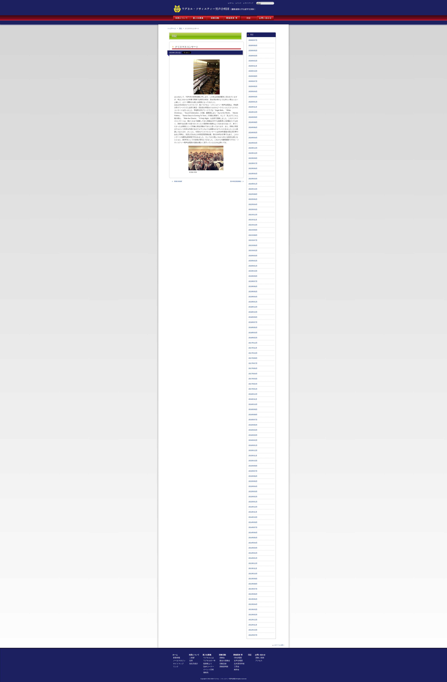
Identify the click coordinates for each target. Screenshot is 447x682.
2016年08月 (253, 414)
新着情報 (176, 658)
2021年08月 (253, 235)
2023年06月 (253, 168)
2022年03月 (253, 209)
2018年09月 (253, 317)
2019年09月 (253, 276)
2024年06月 (253, 127)
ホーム (231, 3)
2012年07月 (253, 635)
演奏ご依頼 (259, 658)
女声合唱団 (238, 661)
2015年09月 (253, 466)
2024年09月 (253, 117)
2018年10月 (253, 312)
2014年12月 (253, 507)
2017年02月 (253, 384)
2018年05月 (253, 327)
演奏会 (222, 658)
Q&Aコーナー (208, 666)
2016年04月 (253, 430)
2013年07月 (253, 589)
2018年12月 (253, 307)
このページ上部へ (279, 645)
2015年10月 (253, 461)
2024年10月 (253, 112)
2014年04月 (253, 543)
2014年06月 (253, 532)
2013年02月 (253, 615)
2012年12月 (253, 620)
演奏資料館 (223, 666)
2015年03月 (253, 491)
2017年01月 (253, 389)
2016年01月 (253, 445)
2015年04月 (253, 486)
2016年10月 (253, 404)
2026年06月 (253, 45)
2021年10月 (253, 225)
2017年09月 (253, 358)
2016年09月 (253, 409)
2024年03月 (253, 143)
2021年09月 (253, 230)
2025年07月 (253, 81)
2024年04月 (253, 138)
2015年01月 (253, 502)
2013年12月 (253, 563)
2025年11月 (253, 66)
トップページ (172, 28)
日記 (249, 18)
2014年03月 (253, 548)
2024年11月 (253, 107)
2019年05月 (253, 291)
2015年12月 (253, 450)
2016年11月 (253, 399)
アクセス (258, 661)
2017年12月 (253, 343)
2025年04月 (253, 91)
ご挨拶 (192, 658)
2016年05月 (253, 425)
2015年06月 (253, 476)
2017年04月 (253, 374)
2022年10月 (253, 189)
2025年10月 (253, 71)
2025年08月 (253, 76)
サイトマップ (249, 3)
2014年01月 (253, 558)
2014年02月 (253, 553)
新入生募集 (198, 18)
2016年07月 (253, 420)
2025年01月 (253, 102)
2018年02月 (253, 338)
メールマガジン (179, 661)
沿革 (191, 661)
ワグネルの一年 (209, 661)
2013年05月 (253, 599)
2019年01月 (253, 302)
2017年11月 (253, 348)
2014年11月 (253, 512)
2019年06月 (253, 286)
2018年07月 (253, 322)
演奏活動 (215, 18)
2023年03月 (253, 179)
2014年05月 (253, 538)
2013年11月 (253, 568)
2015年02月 (253, 497)
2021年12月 (253, 215)
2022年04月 (253, 204)
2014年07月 (253, 527)
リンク (239, 3)
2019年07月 (253, 281)
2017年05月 (253, 368)
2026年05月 (253, 50)
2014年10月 (253, 517)
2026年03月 (253, 56)
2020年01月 (253, 266)
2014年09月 (253, 522)
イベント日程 (208, 669)
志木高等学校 (239, 664)
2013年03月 (253, 609)
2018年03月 (253, 333)
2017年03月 (253, 379)
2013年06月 (253, 594)
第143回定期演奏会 (235, 181)
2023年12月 (253, 148)
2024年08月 (253, 122)
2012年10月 (253, 630)
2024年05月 (253, 132)
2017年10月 (253, 353)
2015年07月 (253, 471)
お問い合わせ (265, 18)
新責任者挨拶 (178, 181)
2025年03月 (253, 97)
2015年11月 (253, 455)
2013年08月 (253, 584)
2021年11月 (253, 220)
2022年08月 (253, 194)
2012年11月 (253, 625)
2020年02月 (253, 261)
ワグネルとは (208, 658)
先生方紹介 (193, 664)
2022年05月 (253, 199)
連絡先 (205, 672)
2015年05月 (253, 481)
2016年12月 (253, 394)
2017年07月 (253, 363)
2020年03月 (253, 256)
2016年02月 (253, 440)
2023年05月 (253, 173)
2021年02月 (253, 250)
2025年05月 (253, 86)
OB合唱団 (238, 658)
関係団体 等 (232, 18)
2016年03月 (253, 435)
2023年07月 (253, 163)
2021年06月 (253, 245)
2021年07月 (253, 240)
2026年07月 (253, 40)
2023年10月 (253, 153)
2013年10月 (253, 573)
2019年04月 (253, 297)
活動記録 (222, 664)
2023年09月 (253, 158)
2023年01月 (253, 184)
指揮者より (207, 664)
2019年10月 (253, 271)
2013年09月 (253, 579)
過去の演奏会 (224, 661)
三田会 (236, 666)
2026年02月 (253, 61)
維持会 (236, 669)
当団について (181, 18)
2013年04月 (253, 604)
